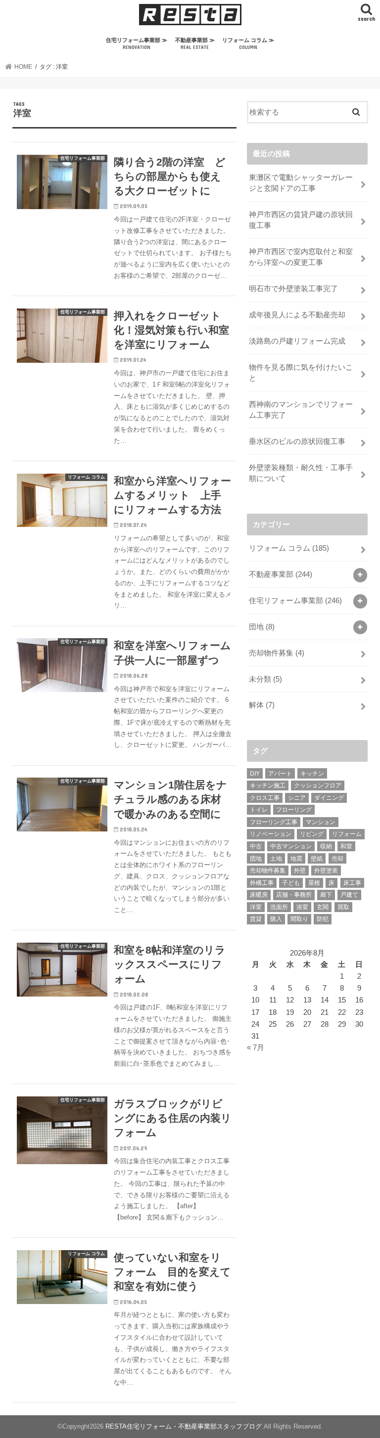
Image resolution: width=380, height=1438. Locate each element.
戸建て (349, 894)
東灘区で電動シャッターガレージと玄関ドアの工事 (301, 183)
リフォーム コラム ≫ (248, 43)
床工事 (352, 882)
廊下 (326, 894)
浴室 (302, 907)
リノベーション (270, 833)
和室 (346, 846)
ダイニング (329, 797)
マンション (320, 822)
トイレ (259, 809)
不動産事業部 (280, 574)
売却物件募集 (276, 653)
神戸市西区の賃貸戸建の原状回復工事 (301, 220)
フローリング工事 (273, 822)
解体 (262, 705)
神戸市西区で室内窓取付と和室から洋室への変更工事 (301, 257)
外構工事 (262, 882)
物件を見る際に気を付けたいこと (301, 372)
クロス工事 (265, 797)
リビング (312, 833)
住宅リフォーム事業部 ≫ (136, 43)
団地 (262, 627)
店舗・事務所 (294, 894)
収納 (326, 846)
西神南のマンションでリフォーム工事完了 (301, 409)
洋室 (256, 907)
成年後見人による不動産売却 (297, 315)
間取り (299, 918)
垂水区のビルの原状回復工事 (301, 441)
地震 (296, 858)
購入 (276, 918)
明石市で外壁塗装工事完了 (293, 289)
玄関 (323, 907)
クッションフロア (317, 785)
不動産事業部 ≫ (195, 43)
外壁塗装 (326, 870)
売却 (337, 858)
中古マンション (291, 846)
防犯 (323, 918)
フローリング (294, 809)
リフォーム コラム (289, 548)
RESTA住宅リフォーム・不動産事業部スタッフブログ (183, 1426)
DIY (255, 773)
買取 (343, 907)
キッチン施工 (267, 785)
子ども (291, 882)
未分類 (265, 679)
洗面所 (279, 907)
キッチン (312, 773)
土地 (276, 858)
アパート (280, 773)
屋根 (314, 882)
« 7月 (255, 1047)
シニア (297, 797)
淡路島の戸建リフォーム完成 (297, 341)
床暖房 (259, 894)
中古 (256, 846)
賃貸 (256, 918)
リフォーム (347, 833)
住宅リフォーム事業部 (295, 601)
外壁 (300, 870)
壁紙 (317, 858)
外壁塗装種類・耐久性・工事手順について (301, 473)
